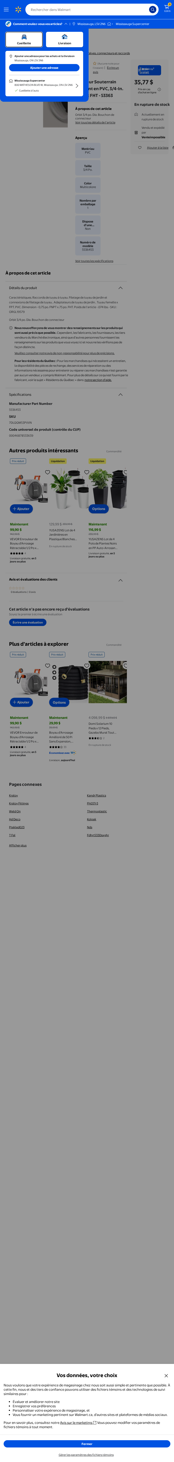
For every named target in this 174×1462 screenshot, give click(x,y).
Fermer (87, 1444)
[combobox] (92, 9)
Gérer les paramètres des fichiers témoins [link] (86, 1455)
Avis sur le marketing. (76, 1422)
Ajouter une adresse (44, 67)
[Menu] (7, 9)
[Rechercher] (152, 9)
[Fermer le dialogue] (166, 1375)
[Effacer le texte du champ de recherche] (146, 9)
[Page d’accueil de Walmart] (18, 9)
